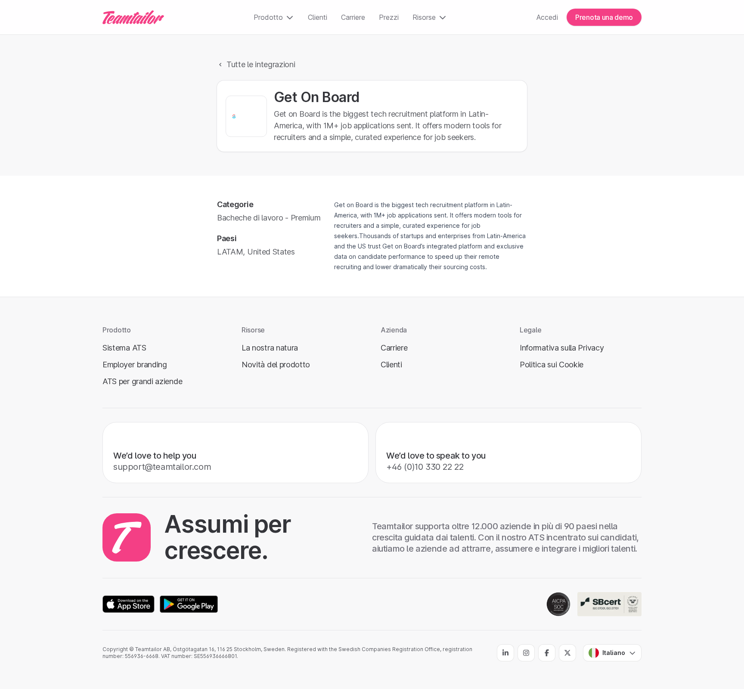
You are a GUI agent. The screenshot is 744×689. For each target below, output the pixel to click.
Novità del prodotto (276, 364)
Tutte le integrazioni (260, 64)
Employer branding (134, 364)
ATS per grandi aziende (142, 381)
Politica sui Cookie (551, 364)
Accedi (547, 17)
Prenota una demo (604, 17)
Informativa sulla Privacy (562, 347)
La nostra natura (270, 347)
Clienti (317, 17)
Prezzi (389, 17)
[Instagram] (526, 652)
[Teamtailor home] (133, 17)
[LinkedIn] (505, 652)
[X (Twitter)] (567, 652)
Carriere (353, 17)
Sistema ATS (124, 347)
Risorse (424, 17)
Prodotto (268, 17)
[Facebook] (546, 652)
